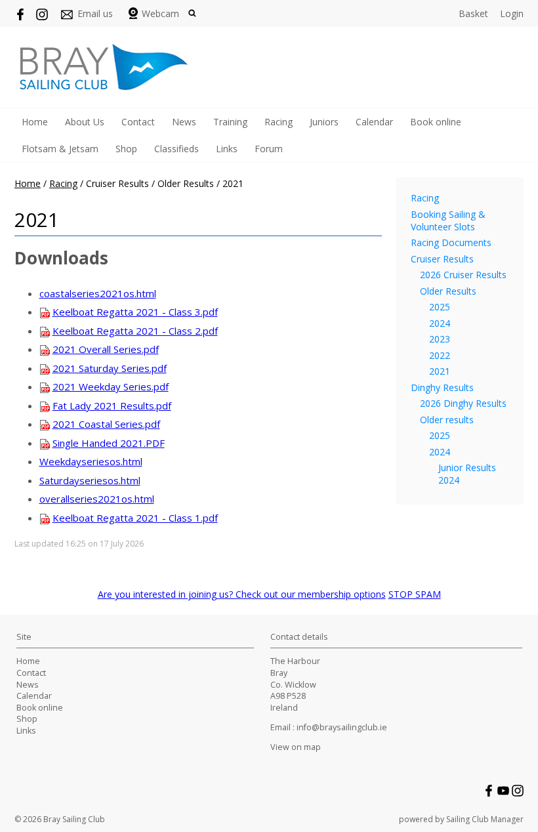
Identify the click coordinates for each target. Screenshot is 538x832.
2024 (439, 323)
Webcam (160, 13)
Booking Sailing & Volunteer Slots (448, 220)
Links (227, 148)
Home (35, 121)
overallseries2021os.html (96, 498)
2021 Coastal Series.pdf (106, 423)
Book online (435, 121)
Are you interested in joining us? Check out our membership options (242, 594)
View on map (295, 747)
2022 (439, 355)
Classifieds (176, 148)
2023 (439, 339)
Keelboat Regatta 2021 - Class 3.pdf (135, 311)
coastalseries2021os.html (97, 293)
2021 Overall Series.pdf (105, 349)
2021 (439, 371)
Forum (269, 148)
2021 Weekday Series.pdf (110, 386)
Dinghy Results (442, 387)
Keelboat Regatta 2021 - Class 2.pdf (135, 330)
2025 (439, 307)
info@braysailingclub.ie (342, 727)
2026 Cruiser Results (463, 274)
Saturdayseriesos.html (89, 480)
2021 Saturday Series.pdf (109, 368)
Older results (447, 419)
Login (512, 13)
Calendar (374, 121)
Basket (473, 13)
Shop (126, 148)
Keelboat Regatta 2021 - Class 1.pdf (135, 517)
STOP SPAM (414, 594)
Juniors (324, 121)
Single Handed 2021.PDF (108, 442)
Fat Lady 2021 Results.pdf (111, 405)
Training (230, 121)
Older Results (448, 291)
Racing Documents (451, 242)
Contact (138, 121)
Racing (278, 121)
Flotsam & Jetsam (60, 148)
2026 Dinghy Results (463, 403)
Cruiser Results (442, 259)
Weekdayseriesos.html (90, 461)
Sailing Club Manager (485, 819)
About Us (84, 121)
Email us (95, 13)
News (184, 121)
